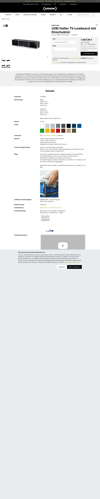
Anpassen (62, 267)
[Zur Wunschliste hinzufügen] (97, 25)
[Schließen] (98, 1)
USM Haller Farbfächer (50, 135)
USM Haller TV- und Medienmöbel (50, 208)
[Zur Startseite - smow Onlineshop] (50, 9)
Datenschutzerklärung (72, 262)
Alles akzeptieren (74, 267)
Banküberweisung (74, 58)
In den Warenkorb (89, 54)
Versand (85, 44)
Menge (54, 46)
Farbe (53, 39)
